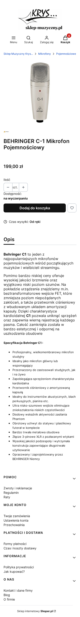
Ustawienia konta (16, 520)
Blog (7, 595)
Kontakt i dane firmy (18, 590)
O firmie (9, 599)
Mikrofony (44, 53)
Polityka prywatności (19, 567)
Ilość (7, 179)
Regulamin (11, 492)
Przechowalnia (14, 525)
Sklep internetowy (35, 611)
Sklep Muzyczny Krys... (18, 53)
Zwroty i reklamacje (18, 488)
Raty (7, 497)
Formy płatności (15, 544)
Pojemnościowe (66, 53)
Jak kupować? (14, 571)
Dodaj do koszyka (35, 208)
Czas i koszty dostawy (20, 548)
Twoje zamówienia (17, 516)
